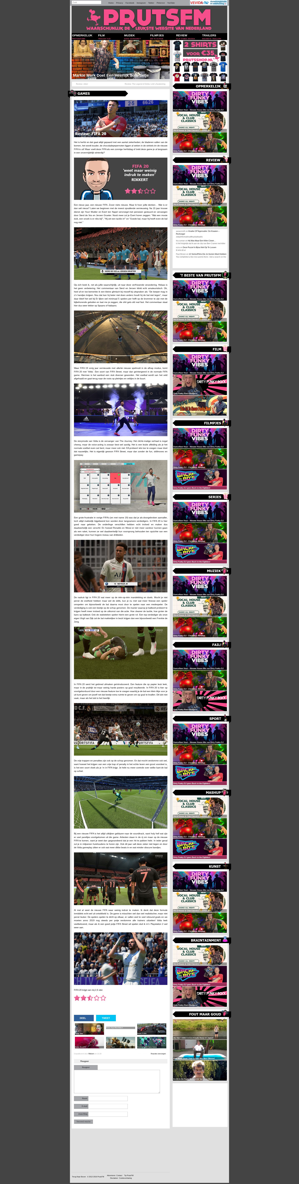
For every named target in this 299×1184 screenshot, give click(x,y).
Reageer (86, 1067)
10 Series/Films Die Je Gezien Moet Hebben (207, 254)
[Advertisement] (200, 1105)
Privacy (119, 3)
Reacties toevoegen (158, 1054)
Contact (119, 1175)
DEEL (83, 1018)
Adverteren (111, 1175)
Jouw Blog (82, 1114)
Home (111, 3)
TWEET (106, 1018)
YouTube (171, 3)
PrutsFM (100, 1177)
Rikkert (91, 1054)
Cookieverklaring (125, 1178)
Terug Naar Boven (79, 1177)
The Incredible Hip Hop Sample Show (107, 75)
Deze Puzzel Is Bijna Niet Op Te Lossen (199, 247)
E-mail (84, 1106)
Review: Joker (82, 84)
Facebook (130, 3)
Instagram (141, 3)
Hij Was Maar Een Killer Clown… (202, 241)
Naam (84, 1098)
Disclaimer (114, 1178)
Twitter (151, 3)
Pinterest (161, 3)
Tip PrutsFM (128, 1175)
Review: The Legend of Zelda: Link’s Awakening (145, 84)
